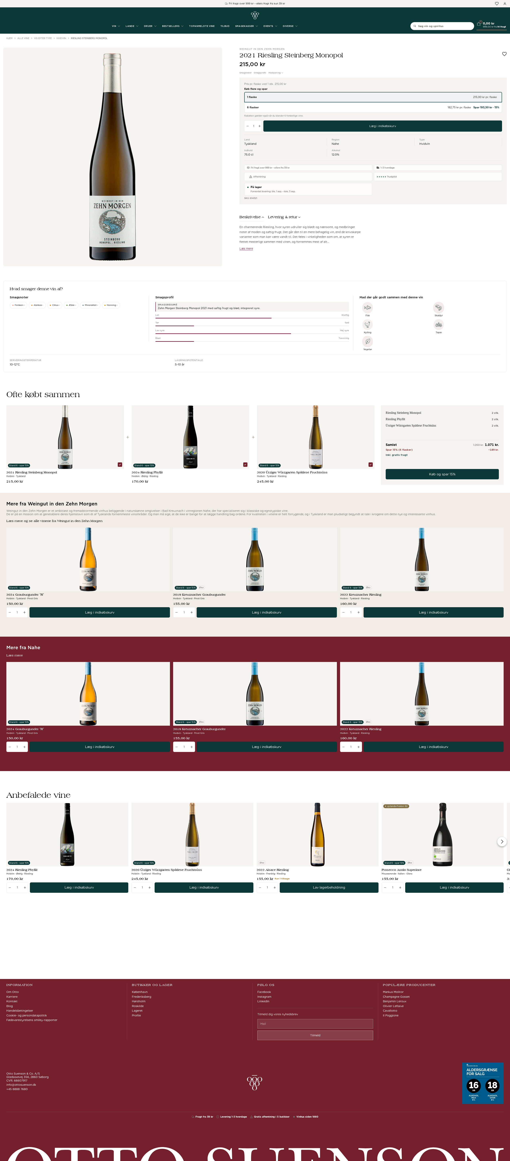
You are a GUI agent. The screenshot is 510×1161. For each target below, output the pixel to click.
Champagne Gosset (396, 996)
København (140, 992)
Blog (9, 1006)
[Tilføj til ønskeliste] (504, 54)
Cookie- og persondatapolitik (26, 1015)
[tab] (251, 218)
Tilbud (225, 26)
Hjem (9, 38)
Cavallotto (390, 1010)
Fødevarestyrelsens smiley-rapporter (31, 1020)
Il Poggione (390, 1015)
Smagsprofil (260, 72)
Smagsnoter (245, 72)
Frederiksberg (141, 996)
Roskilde (138, 1006)
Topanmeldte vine (202, 26)
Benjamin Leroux (394, 1001)
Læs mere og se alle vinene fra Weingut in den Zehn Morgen (54, 521)
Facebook (264, 992)
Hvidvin (61, 38)
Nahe (335, 143)
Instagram (264, 996)
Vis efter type (43, 38)
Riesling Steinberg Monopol (89, 38)
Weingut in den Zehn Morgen (262, 49)
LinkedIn (263, 1001)
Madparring (275, 72)
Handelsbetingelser (19, 1010)
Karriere (12, 996)
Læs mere (246, 248)
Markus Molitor (393, 992)
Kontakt (12, 1001)
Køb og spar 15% (442, 474)
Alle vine (23, 38)
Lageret (137, 1010)
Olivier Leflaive (393, 1006)
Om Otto (12, 992)
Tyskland (250, 143)
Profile (136, 1015)
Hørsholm (138, 1001)
